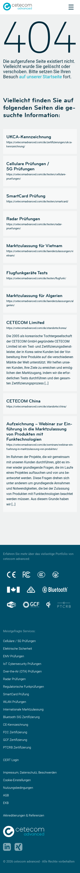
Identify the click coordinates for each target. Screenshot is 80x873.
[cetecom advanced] (17, 6)
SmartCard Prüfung (25, 196)
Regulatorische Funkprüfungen (23, 686)
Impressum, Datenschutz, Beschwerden (30, 772)
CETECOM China (23, 401)
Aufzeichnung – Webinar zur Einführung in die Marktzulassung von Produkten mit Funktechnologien (39, 431)
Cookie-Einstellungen (17, 780)
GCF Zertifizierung (15, 740)
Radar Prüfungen (23, 218)
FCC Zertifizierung (15, 732)
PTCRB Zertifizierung (17, 747)
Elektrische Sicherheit (17, 648)
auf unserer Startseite (40, 76)
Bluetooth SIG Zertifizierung (21, 717)
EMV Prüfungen (13, 656)
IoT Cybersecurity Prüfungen (22, 664)
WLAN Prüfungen (14, 702)
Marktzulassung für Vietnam (34, 245)
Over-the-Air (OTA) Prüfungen (22, 671)
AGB (6, 795)
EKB (6, 803)
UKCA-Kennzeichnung (28, 137)
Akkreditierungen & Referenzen (23, 815)
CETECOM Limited (25, 322)
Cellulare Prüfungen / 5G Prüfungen (27, 166)
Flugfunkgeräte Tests (27, 273)
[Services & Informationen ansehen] (71, 7)
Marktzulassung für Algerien (34, 295)
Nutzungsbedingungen (18, 788)
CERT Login (11, 760)
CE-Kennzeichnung (15, 725)
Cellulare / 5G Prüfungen (19, 641)
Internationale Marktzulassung (23, 709)
